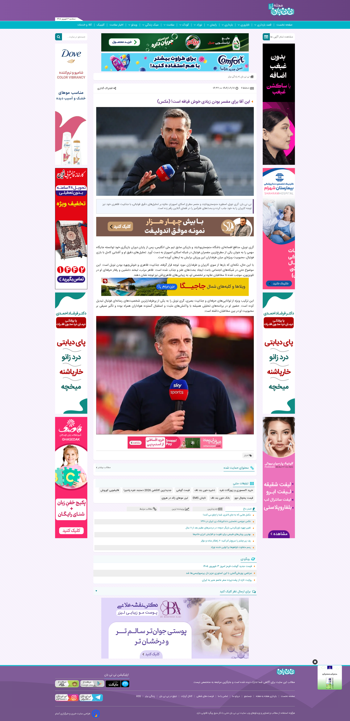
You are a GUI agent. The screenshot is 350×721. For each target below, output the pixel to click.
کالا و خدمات (84, 25)
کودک (185, 25)
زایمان (213, 25)
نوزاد (199, 25)
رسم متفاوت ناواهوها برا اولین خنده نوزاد (231, 547)
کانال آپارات (186, 696)
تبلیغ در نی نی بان (168, 696)
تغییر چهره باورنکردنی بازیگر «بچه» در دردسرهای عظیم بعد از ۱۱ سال (218, 528)
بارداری (229, 25)
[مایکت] (117, 683)
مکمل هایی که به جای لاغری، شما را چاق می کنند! (227, 515)
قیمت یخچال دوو (244, 498)
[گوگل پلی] (92, 683)
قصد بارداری (264, 25)
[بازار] (67, 683)
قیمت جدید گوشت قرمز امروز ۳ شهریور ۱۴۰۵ (227, 566)
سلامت (170, 25)
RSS (138, 696)
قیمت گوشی (183, 490)
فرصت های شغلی (205, 696)
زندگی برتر (150, 696)
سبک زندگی (152, 25)
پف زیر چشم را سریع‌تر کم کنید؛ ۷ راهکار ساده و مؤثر (226, 541)
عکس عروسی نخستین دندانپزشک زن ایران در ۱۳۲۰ (226, 521)
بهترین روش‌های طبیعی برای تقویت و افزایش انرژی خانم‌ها (222, 534)
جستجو (248, 696)
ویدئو (134, 25)
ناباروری (245, 25)
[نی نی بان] (281, 9)
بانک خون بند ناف (220, 498)
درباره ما (236, 696)
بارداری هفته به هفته (266, 696)
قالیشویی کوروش (109, 490)
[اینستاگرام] (67, 701)
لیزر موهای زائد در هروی (175, 498)
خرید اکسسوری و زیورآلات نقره (236, 490)
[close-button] (315, 662)
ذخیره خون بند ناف (204, 490)
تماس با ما (223, 696)
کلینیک (101, 25)
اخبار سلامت (116, 25)
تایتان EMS (199, 498)
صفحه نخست (284, 25)
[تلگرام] (91, 701)
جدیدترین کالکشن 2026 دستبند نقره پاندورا (147, 490)
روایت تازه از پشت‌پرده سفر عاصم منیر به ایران (227, 580)
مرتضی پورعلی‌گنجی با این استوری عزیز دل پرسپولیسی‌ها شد (219, 573)
